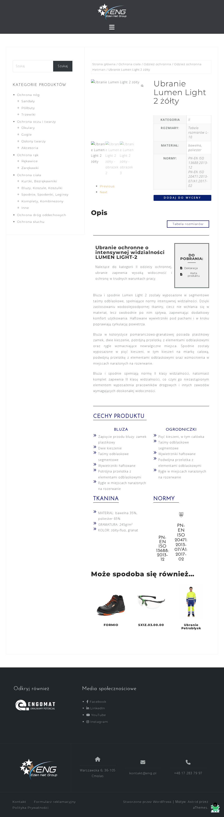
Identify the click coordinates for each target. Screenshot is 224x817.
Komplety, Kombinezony (42, 201)
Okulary (28, 128)
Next (104, 192)
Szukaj (63, 66)
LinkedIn (97, 708)
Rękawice (29, 161)
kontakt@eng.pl (143, 773)
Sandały (28, 101)
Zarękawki (30, 168)
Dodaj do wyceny (182, 198)
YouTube (98, 715)
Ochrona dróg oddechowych (41, 215)
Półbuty (28, 108)
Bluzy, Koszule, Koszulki (42, 188)
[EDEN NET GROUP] (38, 770)
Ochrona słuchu (30, 222)
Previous (107, 186)
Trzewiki (28, 114)
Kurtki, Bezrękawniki (39, 181)
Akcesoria (29, 148)
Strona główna (104, 64)
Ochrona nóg (28, 95)
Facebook (97, 702)
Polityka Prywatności (30, 808)
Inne (25, 208)
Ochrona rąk (27, 155)
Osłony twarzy (33, 141)
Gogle (26, 134)
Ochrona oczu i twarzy (36, 122)
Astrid (193, 802)
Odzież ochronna (157, 64)
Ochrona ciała (130, 64)
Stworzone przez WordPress (147, 802)
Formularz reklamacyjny (55, 802)
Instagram (98, 722)
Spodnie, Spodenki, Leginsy (44, 194)
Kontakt (19, 802)
